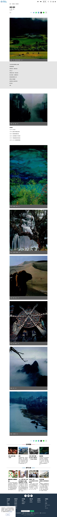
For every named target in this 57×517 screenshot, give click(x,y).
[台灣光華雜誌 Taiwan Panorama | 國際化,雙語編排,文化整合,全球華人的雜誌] (5, 2)
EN (10, 12)
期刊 (38, 1)
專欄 (40, 1)
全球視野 (15, 500)
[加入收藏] (46, 12)
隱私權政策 (39, 500)
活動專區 (8, 503)
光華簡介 (31, 500)
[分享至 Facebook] (38, 12)
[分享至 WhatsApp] (36, 12)
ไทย (45, 506)
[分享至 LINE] (44, 12)
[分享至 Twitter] (41, 12)
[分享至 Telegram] (34, 12)
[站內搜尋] (48, 2)
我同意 (8, 514)
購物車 (23, 500)
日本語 (46, 503)
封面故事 (8, 500)
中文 (45, 1)
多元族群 (15, 506)
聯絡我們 (23, 503)
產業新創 (15, 503)
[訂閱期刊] (50, 2)
